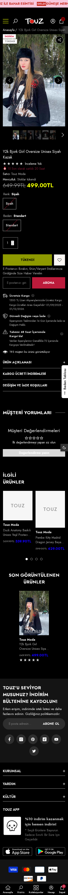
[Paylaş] (59, 40)
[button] (15, 21)
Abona (48, 283)
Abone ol (51, 724)
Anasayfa (9, 30)
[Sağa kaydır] (58, 80)
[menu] (5, 21)
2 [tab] (31, 559)
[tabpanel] (18, 518)
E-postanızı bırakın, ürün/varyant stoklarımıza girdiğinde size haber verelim (32, 271)
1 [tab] (27, 559)
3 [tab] (36, 559)
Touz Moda (18, 174)
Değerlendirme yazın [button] (34, 453)
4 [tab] (41, 559)
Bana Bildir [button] (34, 631)
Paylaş (59, 40)
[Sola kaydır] (9, 80)
